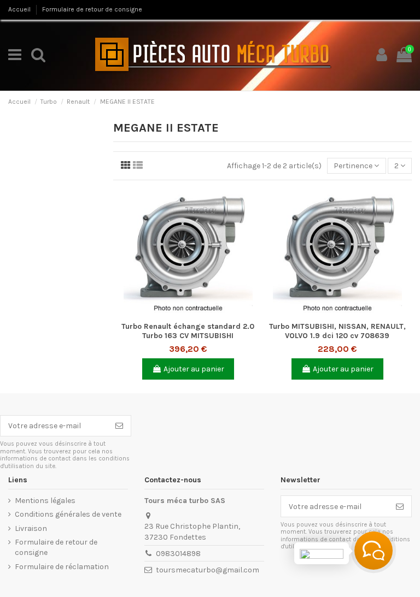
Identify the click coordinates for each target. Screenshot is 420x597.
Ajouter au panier (194, 369)
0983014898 (178, 553)
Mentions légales (45, 500)
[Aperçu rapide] (187, 313)
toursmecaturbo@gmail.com (207, 570)
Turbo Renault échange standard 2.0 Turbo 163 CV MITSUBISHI (187, 331)
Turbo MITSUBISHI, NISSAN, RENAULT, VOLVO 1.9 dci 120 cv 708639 (337, 331)
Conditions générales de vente (68, 514)
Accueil (20, 9)
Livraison (31, 528)
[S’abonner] (119, 426)
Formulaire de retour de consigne (92, 9)
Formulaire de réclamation (62, 566)
